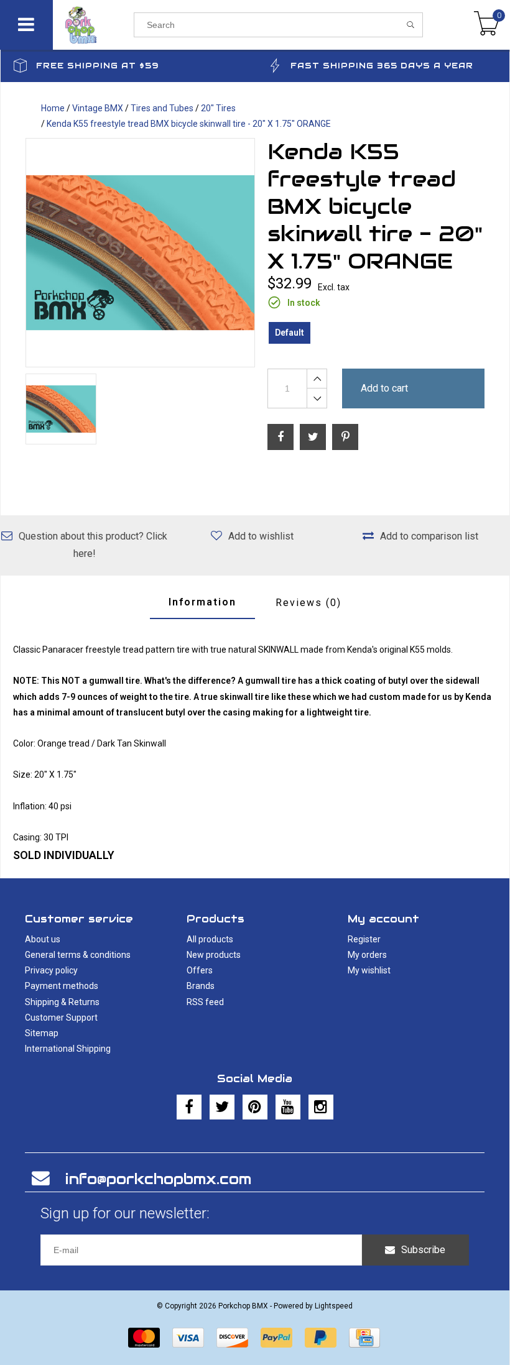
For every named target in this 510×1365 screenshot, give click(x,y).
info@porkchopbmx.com (158, 1178)
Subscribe (423, 1250)
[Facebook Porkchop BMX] (189, 1107)
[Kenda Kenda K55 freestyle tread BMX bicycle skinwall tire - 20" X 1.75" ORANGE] (140, 253)
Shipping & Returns (62, 1002)
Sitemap (41, 1033)
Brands (201, 986)
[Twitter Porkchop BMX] (222, 1107)
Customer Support (61, 1018)
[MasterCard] (144, 1338)
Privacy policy (51, 970)
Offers (200, 970)
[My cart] (487, 24)
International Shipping (68, 1049)
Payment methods (61, 986)
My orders (367, 955)
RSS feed (205, 1002)
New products (214, 955)
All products (210, 939)
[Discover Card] (232, 1338)
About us (42, 939)
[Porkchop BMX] (93, 25)
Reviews (308, 603)
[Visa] (188, 1338)
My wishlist (369, 970)
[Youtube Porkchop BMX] (288, 1107)
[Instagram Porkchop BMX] (320, 1107)
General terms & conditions (78, 955)
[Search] (411, 24)
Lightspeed (334, 1306)
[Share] (280, 437)
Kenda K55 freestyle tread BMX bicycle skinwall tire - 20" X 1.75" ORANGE (189, 124)
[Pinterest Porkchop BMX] (255, 1107)
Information (202, 602)
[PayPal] (276, 1338)
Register (364, 939)
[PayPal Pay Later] (320, 1338)
